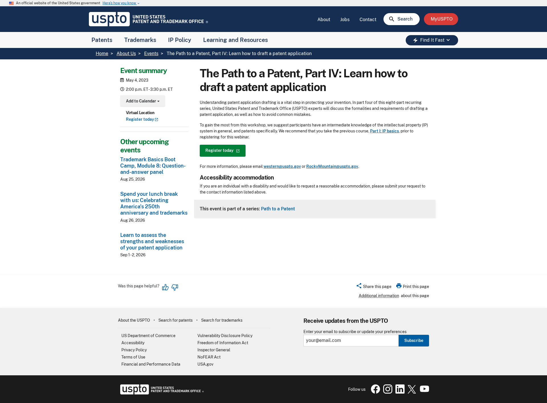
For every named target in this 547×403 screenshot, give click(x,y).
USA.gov (205, 364)
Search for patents (175, 320)
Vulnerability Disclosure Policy (224, 335)
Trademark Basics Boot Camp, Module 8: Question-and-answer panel (153, 165)
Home (102, 53)
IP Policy (179, 40)
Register (140, 119)
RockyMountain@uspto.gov (332, 166)
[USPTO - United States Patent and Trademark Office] (161, 393)
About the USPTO (134, 320)
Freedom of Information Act (222, 342)
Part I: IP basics (384, 131)
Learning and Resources (235, 40)
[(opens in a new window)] (386, 392)
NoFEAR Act (209, 357)
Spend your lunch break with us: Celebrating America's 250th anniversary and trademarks (153, 203)
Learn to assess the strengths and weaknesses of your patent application (152, 241)
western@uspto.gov (282, 166)
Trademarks (140, 40)
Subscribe (413, 340)
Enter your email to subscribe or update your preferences (355, 332)
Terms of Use (133, 357)
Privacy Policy (134, 350)
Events (151, 53)
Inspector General (213, 350)
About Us (126, 53)
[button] (373, 287)
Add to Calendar (142, 102)
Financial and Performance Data (150, 364)
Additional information (379, 295)
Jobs (345, 19)
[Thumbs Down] (174, 287)
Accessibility (132, 342)
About (323, 19)
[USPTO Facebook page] (374, 392)
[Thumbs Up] (165, 287)
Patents (101, 40)
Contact (368, 19)
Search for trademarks (221, 320)
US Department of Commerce (148, 335)
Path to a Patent (278, 208)
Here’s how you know (121, 3)
